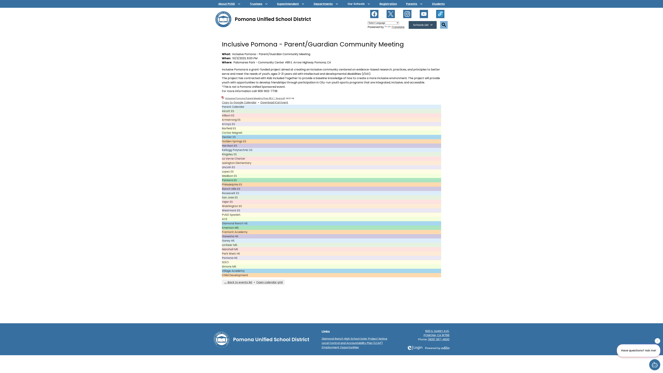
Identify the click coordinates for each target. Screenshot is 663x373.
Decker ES (229, 137)
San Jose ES (230, 197)
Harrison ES (229, 146)
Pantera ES (229, 180)
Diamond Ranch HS (235, 223)
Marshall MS (230, 249)
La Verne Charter (233, 159)
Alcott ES (228, 111)
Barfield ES (229, 128)
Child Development (235, 275)
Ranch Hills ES (231, 189)
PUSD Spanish (231, 215)
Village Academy (233, 271)
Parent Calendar (233, 107)
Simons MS (229, 267)
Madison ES (229, 176)
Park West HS (231, 254)
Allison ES (228, 115)
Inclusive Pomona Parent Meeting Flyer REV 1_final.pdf (255, 98)
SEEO (225, 262)
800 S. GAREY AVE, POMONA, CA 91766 (436, 333)
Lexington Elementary (236, 163)
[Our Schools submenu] (359, 4)
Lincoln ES (228, 167)
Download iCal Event (274, 102)
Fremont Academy (235, 232)
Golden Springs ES (234, 141)
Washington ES (232, 206)
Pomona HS (229, 258)
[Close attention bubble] (657, 340)
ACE (224, 219)
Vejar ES (227, 202)
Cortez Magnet (232, 133)
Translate (398, 27)
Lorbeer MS (229, 245)
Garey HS (228, 241)
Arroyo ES (228, 124)
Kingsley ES (229, 154)
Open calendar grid (269, 282)
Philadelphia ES (232, 184)
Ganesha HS (230, 236)
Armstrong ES (231, 120)
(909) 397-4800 (438, 339)
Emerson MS (230, 228)
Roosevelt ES (230, 193)
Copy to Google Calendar (239, 102)
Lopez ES (228, 172)
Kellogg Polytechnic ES (237, 150)
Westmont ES (231, 210)
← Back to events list (238, 282)
